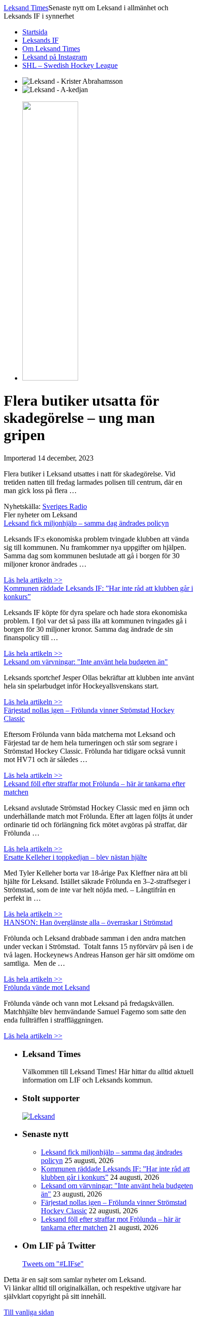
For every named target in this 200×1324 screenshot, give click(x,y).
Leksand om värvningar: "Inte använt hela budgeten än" (86, 662)
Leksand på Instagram (54, 57)
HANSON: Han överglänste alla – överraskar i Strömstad (88, 922)
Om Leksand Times (51, 49)
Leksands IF (40, 40)
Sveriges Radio (64, 506)
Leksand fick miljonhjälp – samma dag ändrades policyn (86, 523)
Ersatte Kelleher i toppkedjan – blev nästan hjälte (75, 857)
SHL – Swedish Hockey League (70, 65)
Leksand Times (26, 8)
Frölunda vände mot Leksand (47, 987)
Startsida (34, 32)
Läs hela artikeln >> (33, 580)
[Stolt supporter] (38, 1116)
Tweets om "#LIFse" (53, 1264)
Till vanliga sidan (29, 1312)
